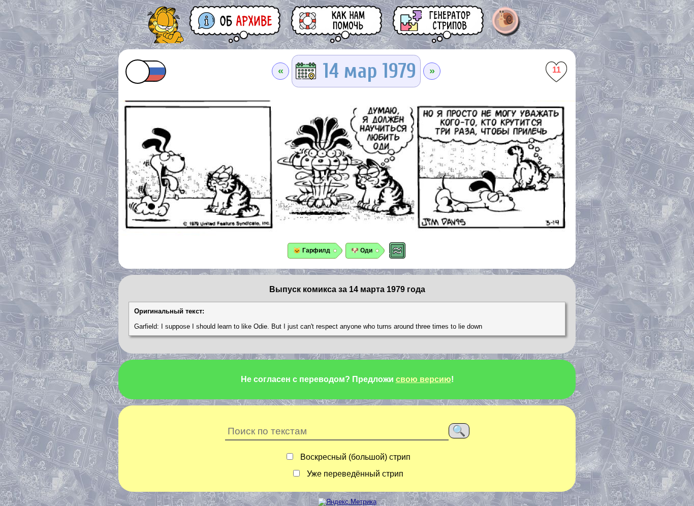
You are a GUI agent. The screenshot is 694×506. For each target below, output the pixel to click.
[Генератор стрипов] (439, 24)
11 (556, 70)
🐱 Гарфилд (311, 250)
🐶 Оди (361, 250)
